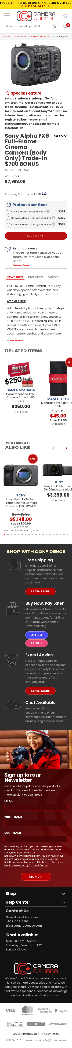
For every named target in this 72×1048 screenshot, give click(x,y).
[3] (11, 534)
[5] (18, 534)
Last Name (13, 833)
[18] (64, 534)
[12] (43, 534)
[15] (53, 534)
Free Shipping (39, 560)
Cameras (20, 36)
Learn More (40, 591)
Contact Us (17, 911)
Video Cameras (40, 36)
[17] (60, 534)
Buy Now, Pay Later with (21, 194)
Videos (54, 277)
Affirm (36, 635)
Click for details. (36, 6)
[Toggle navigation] (7, 13)
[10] (36, 534)
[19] (67, 534)
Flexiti (36, 643)
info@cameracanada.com (24, 926)
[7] (25, 534)
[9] (32, 534)
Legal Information (25, 1034)
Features (15, 277)
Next (64, 448)
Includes (35, 277)
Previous (55, 448)
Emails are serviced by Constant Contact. (26, 865)
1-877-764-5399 (17, 921)
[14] (50, 534)
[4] (15, 534)
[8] (29, 534)
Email (8, 801)
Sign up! (36, 877)
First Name (13, 817)
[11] (39, 534)
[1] (4, 534)
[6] (22, 534)
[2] (8, 534)
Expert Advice (39, 655)
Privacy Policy (50, 1034)
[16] (57, 534)
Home (6, 36)
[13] (46, 534)
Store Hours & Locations (22, 917)
